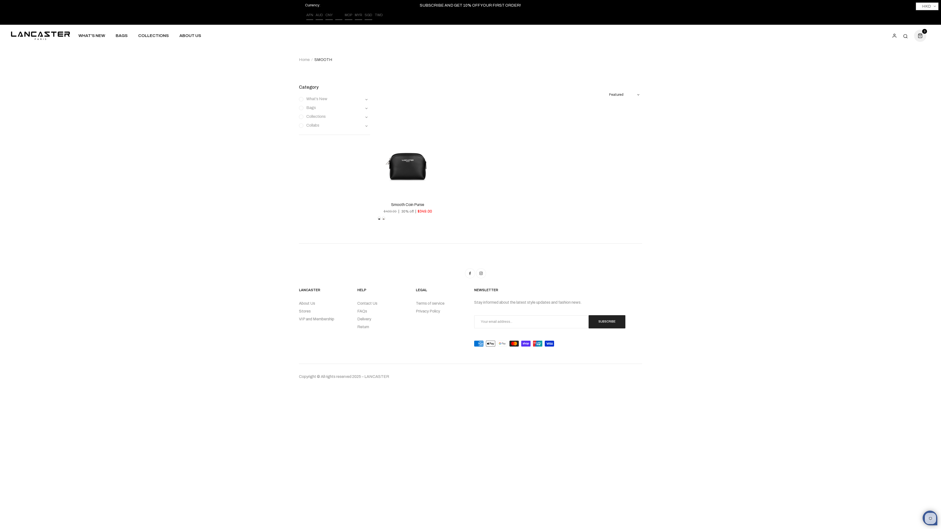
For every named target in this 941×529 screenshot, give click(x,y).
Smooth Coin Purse (407, 205)
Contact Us (367, 303)
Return (363, 327)
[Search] (905, 35)
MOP (348, 15)
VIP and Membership (316, 319)
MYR (358, 15)
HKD (338, 15)
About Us (307, 303)
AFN (309, 15)
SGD (368, 15)
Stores (305, 311)
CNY (329, 15)
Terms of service (430, 303)
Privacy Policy (428, 311)
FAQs (362, 311)
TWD (379, 15)
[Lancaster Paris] (40, 36)
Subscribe (607, 321)
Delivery (364, 319)
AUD (319, 15)
